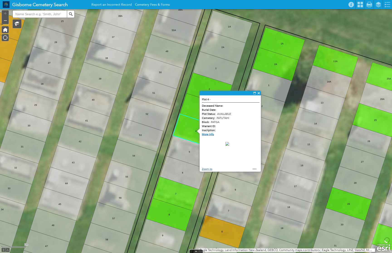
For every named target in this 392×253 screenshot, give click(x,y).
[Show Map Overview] (390, 251)
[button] (17, 23)
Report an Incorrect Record (111, 5)
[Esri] (383, 248)
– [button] (5, 20)
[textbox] (39, 14)
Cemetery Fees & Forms (152, 5)
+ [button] (5, 13)
